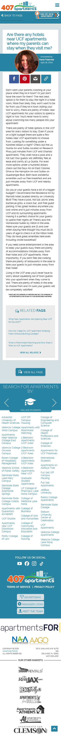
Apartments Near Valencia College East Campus (9, 439)
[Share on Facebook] (14, 79)
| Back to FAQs (12, 15)
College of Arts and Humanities (29, 517)
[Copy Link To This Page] (46, 79)
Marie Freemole (46, 59)
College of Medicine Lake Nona (29, 501)
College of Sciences (46, 444)
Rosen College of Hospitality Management (10, 460)
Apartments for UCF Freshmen (49, 452)
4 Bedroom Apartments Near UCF (27, 470)
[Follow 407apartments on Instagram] (34, 564)
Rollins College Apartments (49, 499)
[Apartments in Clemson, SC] (30, 730)
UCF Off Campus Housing (25, 420)
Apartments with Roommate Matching (30, 430)
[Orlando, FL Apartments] (18, 6)
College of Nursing (27, 537)
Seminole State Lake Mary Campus (10, 478)
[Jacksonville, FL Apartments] (30, 678)
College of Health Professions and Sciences (49, 434)
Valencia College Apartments (50, 533)
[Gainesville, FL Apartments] (30, 668)
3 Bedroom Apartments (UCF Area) (27, 460)
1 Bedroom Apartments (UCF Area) (27, 440)
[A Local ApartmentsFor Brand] (30, 627)
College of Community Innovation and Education (29, 527)
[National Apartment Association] (20, 640)
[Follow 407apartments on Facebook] (27, 564)
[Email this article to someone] (35, 79)
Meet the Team (32, 611)
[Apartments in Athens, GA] (30, 709)
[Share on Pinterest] (25, 79)
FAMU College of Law (10, 537)
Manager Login (32, 604)
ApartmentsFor (10, 651)
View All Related (29, 352)
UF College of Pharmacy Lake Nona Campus (29, 491)
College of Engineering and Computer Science (50, 421)
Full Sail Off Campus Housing (47, 475)
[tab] (30, 403)
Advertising (32, 597)
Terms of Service (18, 587)
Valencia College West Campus (11, 429)
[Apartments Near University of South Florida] (30, 699)
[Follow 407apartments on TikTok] (41, 564)
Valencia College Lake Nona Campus (50, 542)
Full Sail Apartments (47, 484)
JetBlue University (46, 491)
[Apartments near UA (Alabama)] (30, 719)
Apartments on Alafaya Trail (49, 466)
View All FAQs (33, 372)
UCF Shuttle (8, 518)
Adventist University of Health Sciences (11, 420)
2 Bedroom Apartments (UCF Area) (27, 450)
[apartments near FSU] (30, 689)
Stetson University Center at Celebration (47, 516)
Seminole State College (49, 506)
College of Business (27, 510)
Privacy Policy (44, 587)
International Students (47, 459)
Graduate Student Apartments (27, 481)
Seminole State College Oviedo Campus (10, 501)
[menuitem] (11, 420)
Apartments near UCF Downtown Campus (8, 527)
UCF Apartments (47, 526)
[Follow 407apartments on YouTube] (20, 564)
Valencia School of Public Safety (10, 469)
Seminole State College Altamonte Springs (10, 489)
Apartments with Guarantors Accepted (11, 511)
